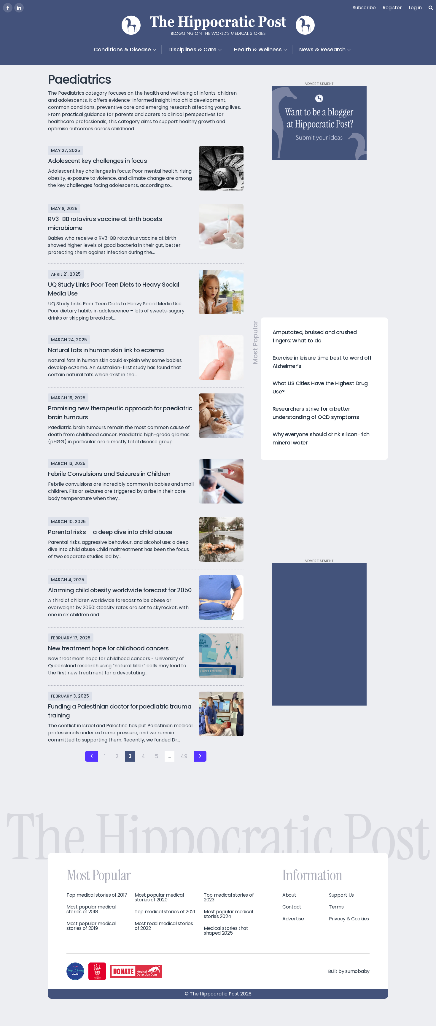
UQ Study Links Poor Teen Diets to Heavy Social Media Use (113, 289)
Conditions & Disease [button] (122, 49)
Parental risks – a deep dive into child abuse (110, 532)
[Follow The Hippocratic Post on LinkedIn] (19, 7)
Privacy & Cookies (349, 919)
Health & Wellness (258, 49)
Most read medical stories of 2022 (164, 926)
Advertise (293, 919)
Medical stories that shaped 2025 (226, 931)
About (289, 895)
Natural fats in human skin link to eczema (106, 350)
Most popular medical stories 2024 (228, 914)
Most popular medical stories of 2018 (91, 909)
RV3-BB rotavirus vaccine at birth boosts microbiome (105, 223)
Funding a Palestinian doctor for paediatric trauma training (119, 711)
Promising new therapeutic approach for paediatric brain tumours (120, 412)
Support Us (341, 895)
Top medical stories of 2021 (165, 911)
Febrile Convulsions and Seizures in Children (109, 474)
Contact (291, 907)
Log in (415, 7)
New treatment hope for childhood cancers (108, 648)
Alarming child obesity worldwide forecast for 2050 (120, 590)
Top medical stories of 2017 (96, 895)
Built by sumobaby (349, 971)
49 (184, 756)
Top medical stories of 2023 (229, 897)
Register (392, 7)
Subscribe (364, 7)
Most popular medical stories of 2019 (91, 926)
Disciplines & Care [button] (192, 49)
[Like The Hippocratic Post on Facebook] (7, 7)
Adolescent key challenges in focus (97, 161)
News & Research (322, 49)
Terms (336, 907)
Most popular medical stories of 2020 (159, 897)
